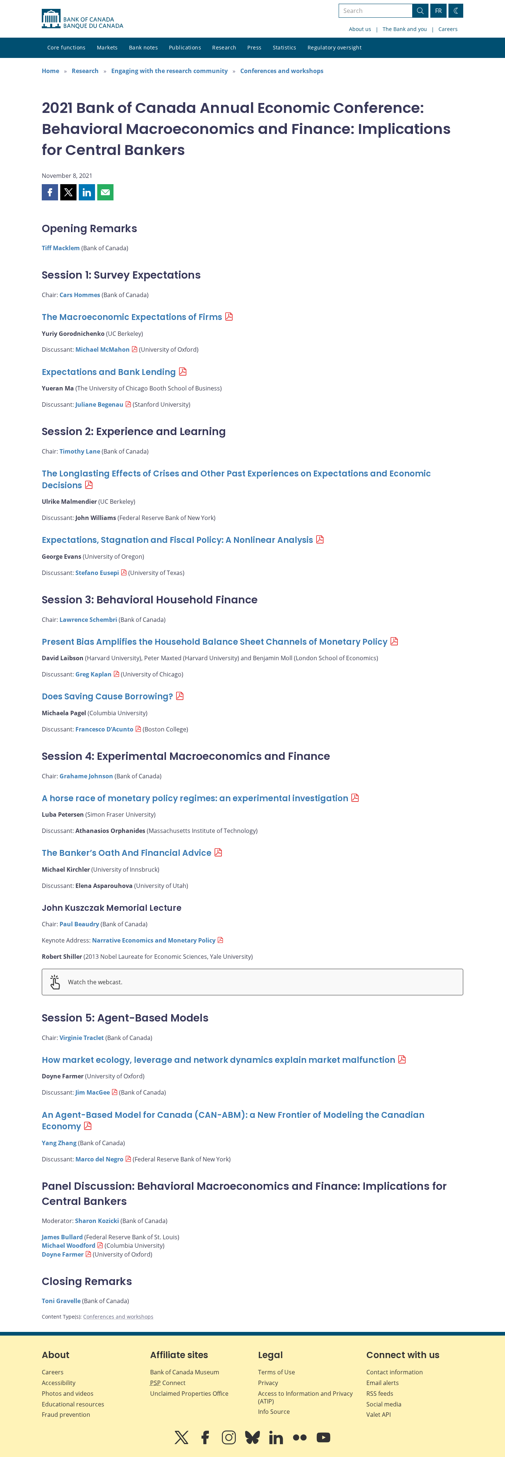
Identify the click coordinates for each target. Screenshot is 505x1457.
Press (254, 47)
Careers (448, 28)
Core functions (66, 47)
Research (224, 47)
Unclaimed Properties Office (189, 1393)
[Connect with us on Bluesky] (253, 1443)
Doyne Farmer (63, 1254)
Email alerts (382, 1383)
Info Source (274, 1412)
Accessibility (58, 1383)
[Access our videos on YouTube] (323, 1443)
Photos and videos (68, 1393)
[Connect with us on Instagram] (229, 1443)
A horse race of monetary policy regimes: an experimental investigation (195, 798)
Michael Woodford (68, 1245)
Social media (383, 1404)
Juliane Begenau (99, 404)
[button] (50, 192)
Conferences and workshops (281, 71)
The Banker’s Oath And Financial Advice (126, 853)
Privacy (268, 1383)
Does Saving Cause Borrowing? (107, 696)
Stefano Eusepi (97, 573)
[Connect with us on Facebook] (206, 1443)
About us (360, 28)
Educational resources (73, 1404)
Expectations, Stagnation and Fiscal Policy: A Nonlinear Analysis (177, 540)
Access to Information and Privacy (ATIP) (305, 1397)
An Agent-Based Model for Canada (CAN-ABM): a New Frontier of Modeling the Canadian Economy (233, 1121)
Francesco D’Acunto (104, 729)
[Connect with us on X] (182, 1443)
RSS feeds (379, 1393)
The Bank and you (405, 28)
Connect (168, 1383)
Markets (107, 47)
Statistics (284, 47)
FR (438, 11)
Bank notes (143, 47)
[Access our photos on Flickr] (300, 1443)
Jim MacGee (92, 1092)
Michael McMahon (102, 349)
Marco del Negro (99, 1159)
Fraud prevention (66, 1414)
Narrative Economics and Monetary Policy (154, 940)
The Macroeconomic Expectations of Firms (132, 317)
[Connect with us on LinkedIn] (277, 1443)
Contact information (394, 1372)
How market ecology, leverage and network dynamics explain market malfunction (218, 1060)
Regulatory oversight (335, 47)
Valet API (378, 1414)
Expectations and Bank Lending (109, 372)
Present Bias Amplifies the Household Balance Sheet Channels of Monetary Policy (214, 642)
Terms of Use (276, 1372)
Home (50, 71)
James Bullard (62, 1237)
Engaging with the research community (169, 71)
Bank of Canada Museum (184, 1372)
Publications (185, 47)
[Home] (82, 19)
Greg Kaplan (93, 674)
